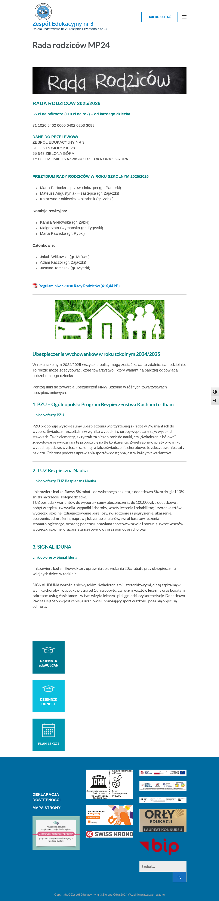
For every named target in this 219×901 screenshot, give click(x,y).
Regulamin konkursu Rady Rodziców (69, 285)
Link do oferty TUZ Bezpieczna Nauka (64, 480)
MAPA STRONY (47, 808)
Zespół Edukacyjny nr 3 (63, 23)
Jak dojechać (160, 17)
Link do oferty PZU (48, 414)
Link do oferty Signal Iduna (55, 557)
